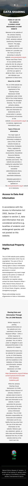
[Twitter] (25, 5)
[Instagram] (23, 5)
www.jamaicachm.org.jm (18, 57)
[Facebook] (21, 5)
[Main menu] (17, 5)
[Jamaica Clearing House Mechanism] (5, 5)
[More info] (14, 5)
